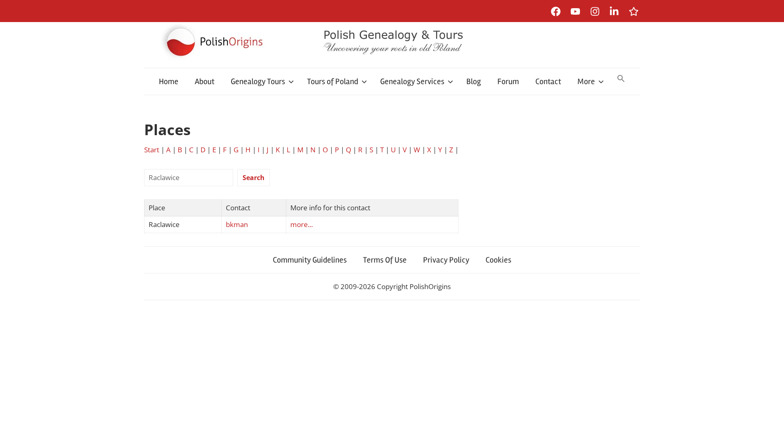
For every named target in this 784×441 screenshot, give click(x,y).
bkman (237, 224)
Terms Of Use (385, 260)
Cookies (498, 260)
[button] (621, 79)
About (204, 81)
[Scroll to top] (770, 427)
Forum (508, 81)
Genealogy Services (412, 81)
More (586, 81)
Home (168, 81)
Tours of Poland (332, 81)
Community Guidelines (310, 260)
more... (301, 224)
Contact (548, 81)
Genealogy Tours (258, 81)
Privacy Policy (446, 260)
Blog (473, 81)
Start (151, 149)
